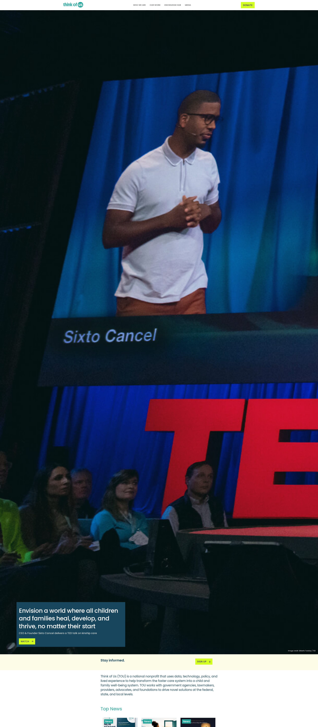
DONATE (248, 5)
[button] (139, 5)
